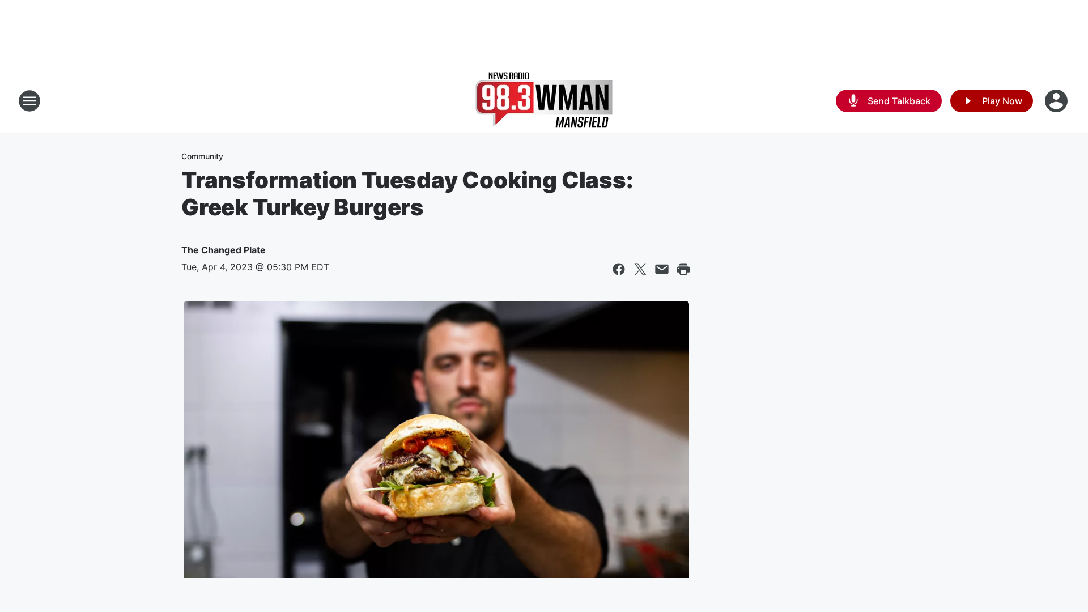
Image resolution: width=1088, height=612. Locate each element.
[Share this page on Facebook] (619, 269)
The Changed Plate (223, 250)
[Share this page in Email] (662, 269)
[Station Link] (544, 100)
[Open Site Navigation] (29, 101)
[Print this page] (683, 269)
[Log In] (1057, 101)
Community (202, 156)
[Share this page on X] (640, 269)
